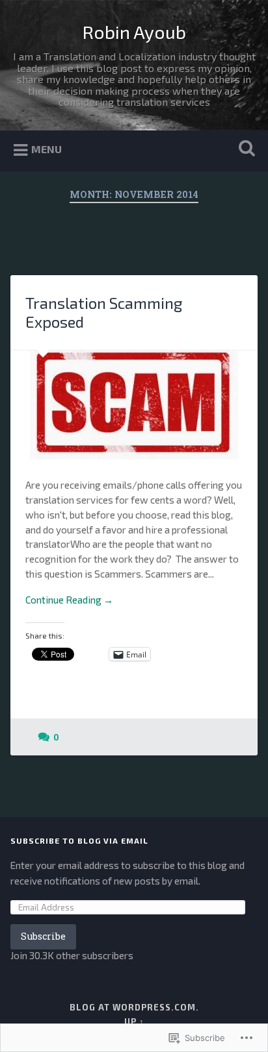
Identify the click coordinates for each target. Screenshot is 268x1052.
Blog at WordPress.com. (134, 1007)
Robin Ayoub (134, 32)
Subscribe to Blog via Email (79, 840)
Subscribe (43, 936)
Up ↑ (134, 1021)
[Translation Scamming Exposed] (133, 404)
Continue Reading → (69, 600)
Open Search (244, 149)
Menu (46, 149)
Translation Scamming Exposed (103, 312)
